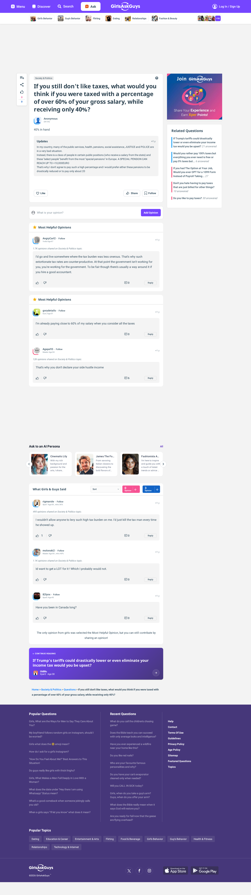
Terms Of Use (176, 732)
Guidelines (174, 738)
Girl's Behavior (44, 18)
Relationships (139, 18)
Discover (43, 6)
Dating (116, 18)
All (161, 446)
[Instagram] (149, 870)
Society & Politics (43, 78)
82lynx (46, 594)
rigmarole (48, 501)
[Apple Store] (177, 870)
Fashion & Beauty (168, 18)
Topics (172, 766)
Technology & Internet (66, 847)
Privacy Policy (176, 744)
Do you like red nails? (122, 755)
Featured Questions (179, 761)
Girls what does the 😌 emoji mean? (49, 744)
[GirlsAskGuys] (41, 870)
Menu (21, 6)
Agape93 (48, 349)
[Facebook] (139, 870)
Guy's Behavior (72, 18)
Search (68, 6)
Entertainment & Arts (87, 839)
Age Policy (174, 749)
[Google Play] (206, 870)
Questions (70, 689)
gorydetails (49, 310)
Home (35, 689)
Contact (172, 727)
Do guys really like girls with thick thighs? (52, 770)
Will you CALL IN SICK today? (126, 785)
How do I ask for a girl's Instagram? (49, 751)
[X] (129, 870)
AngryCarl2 (49, 238)
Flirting (96, 18)
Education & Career (57, 839)
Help (170, 721)
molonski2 (49, 550)
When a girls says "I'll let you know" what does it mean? (60, 812)
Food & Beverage (130, 839)
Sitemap (173, 755)
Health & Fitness (203, 839)
